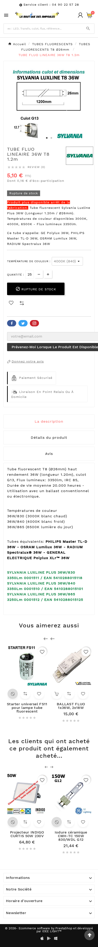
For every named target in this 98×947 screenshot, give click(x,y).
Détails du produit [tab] (49, 437)
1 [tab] (46, 138)
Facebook (11, 323)
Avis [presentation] (49, 453)
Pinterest (34, 323)
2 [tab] (51, 138)
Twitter (23, 323)
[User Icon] (80, 15)
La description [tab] (49, 421)
